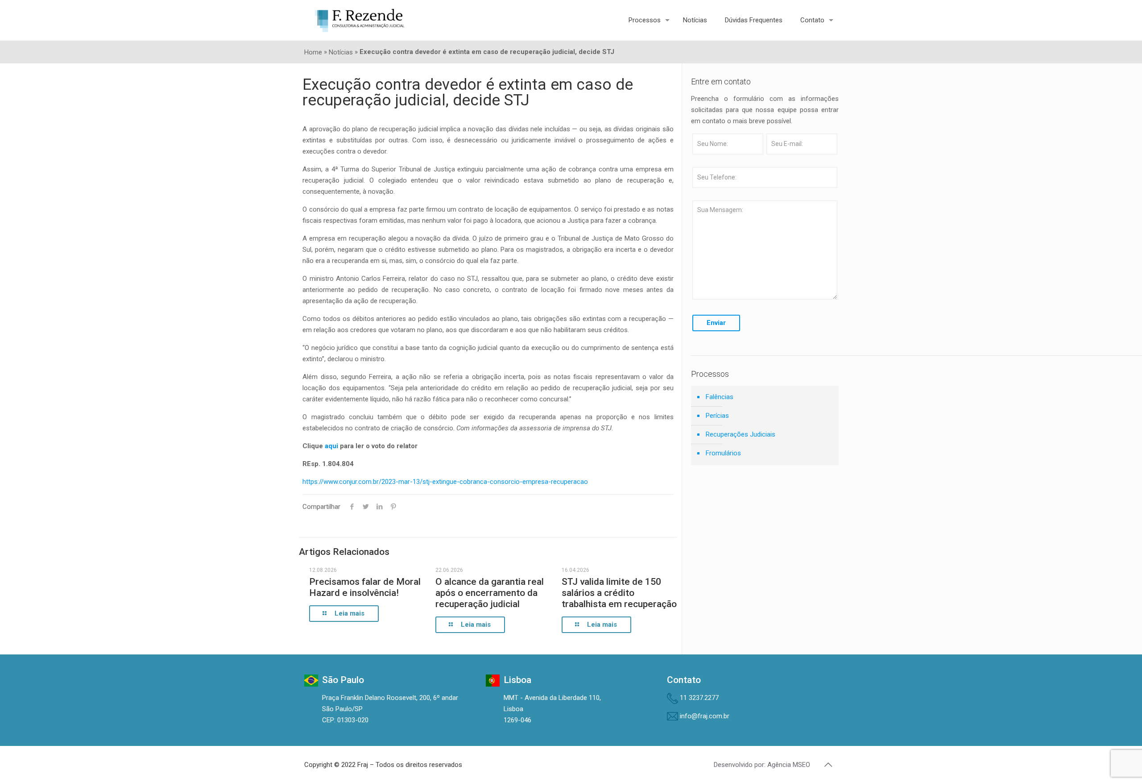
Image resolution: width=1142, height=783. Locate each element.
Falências (719, 397)
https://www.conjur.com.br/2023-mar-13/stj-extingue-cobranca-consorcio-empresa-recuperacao (445, 482)
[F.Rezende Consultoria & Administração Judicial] (359, 20)
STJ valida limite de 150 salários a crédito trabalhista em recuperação (619, 592)
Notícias (341, 52)
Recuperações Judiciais (740, 434)
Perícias (717, 416)
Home (313, 52)
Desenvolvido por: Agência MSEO (762, 765)
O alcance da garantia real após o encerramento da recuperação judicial (489, 592)
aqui (331, 446)
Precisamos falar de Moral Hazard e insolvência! (365, 587)
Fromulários (723, 453)
